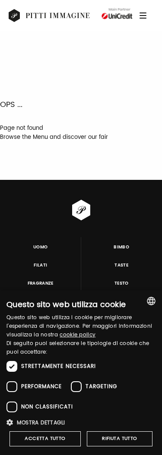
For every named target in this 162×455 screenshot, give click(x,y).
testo (121, 283)
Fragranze (41, 283)
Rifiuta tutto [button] (119, 438)
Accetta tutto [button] (45, 438)
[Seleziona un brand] (49, 15)
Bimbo (121, 247)
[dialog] (81, 372)
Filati (40, 265)
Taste (121, 265)
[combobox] (151, 301)
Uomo (40, 247)
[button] (81, 422)
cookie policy (77, 335)
